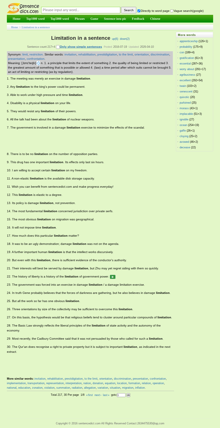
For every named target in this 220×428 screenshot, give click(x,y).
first (89, 395)
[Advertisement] (85, 140)
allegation (90, 387)
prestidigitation (107, 54)
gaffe (183, 130)
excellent (185, 80)
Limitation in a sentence (36, 27)
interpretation (74, 383)
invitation (70, 54)
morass (184, 108)
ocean (183, 125)
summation (63, 387)
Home (14, 27)
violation (49, 387)
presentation (16, 58)
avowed (184, 141)
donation (98, 383)
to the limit (126, 54)
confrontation (35, 58)
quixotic (184, 97)
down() (125, 38)
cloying (184, 136)
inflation (140, 387)
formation (134, 383)
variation (103, 387)
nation (87, 383)
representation (55, 383)
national (12, 387)
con (182, 52)
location (122, 383)
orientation (141, 54)
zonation (37, 387)
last (106, 395)
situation (115, 387)
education (24, 387)
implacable (186, 113)
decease (185, 147)
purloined (185, 102)
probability (186, 46)
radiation (77, 387)
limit (25, 54)
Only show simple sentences (81, 46)
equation (110, 383)
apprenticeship (189, 41)
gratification (187, 58)
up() (115, 38)
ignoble (184, 119)
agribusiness (187, 74)
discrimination (160, 54)
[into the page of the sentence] (113, 276)
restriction (36, 54)
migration (127, 387)
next (98, 395)
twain (183, 85)
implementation (16, 383)
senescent (186, 91)
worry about (187, 69)
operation (158, 383)
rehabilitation (87, 54)
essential (185, 63)
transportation (36, 383)
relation (146, 383)
